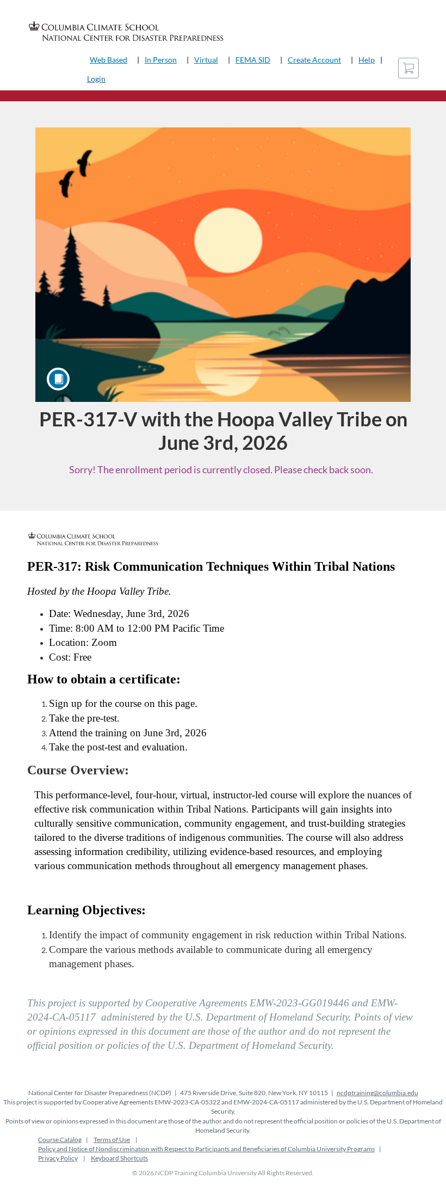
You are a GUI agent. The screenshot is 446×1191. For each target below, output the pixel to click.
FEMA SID (253, 59)
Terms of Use (112, 1139)
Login (96, 78)
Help (366, 59)
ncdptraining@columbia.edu (377, 1093)
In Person (161, 59)
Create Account (314, 59)
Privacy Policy (58, 1158)
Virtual (206, 59)
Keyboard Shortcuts (119, 1158)
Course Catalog (60, 1139)
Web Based (108, 59)
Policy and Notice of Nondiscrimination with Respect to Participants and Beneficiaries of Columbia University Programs (206, 1149)
